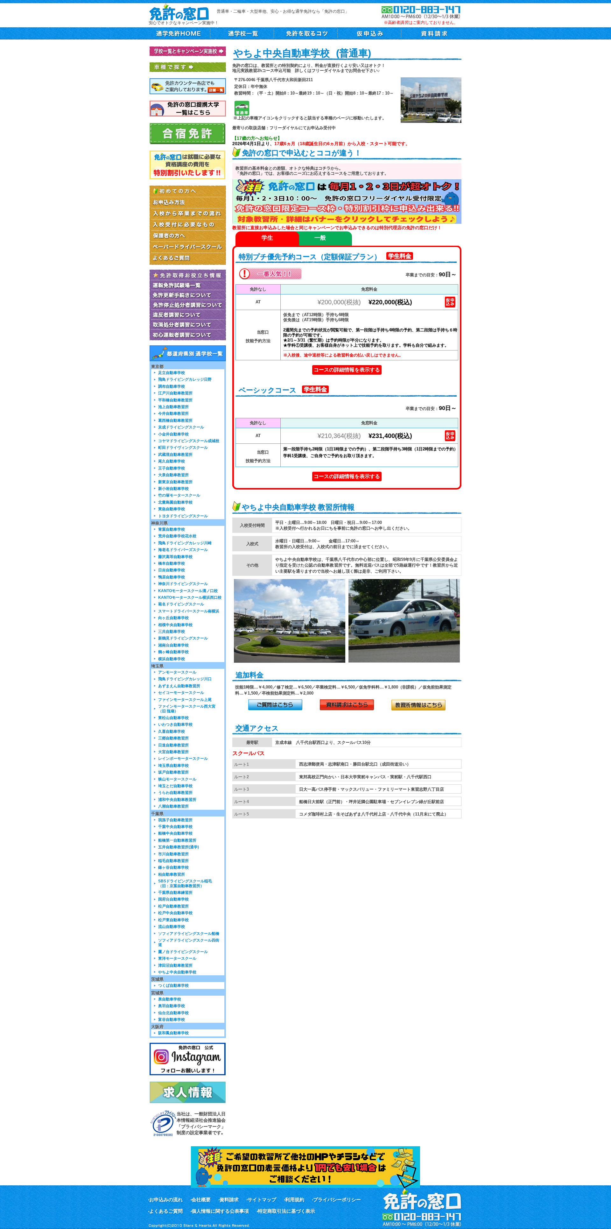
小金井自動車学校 (173, 434)
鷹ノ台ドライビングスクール (183, 952)
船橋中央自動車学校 (175, 833)
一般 (320, 238)
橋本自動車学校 (171, 563)
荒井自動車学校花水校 (177, 536)
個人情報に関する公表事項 (220, 1211)
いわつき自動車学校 (175, 724)
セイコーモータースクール (181, 692)
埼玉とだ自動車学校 (175, 786)
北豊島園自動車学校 (175, 502)
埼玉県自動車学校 (173, 765)
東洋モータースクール (177, 958)
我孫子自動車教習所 (175, 820)
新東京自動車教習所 (175, 482)
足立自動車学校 (171, 373)
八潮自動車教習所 (173, 806)
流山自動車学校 (171, 926)
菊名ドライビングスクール (181, 604)
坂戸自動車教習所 (173, 772)
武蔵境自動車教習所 (175, 454)
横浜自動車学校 (171, 659)
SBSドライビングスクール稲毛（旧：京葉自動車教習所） (185, 883)
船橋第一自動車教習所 (177, 840)
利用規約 (294, 1199)
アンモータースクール (177, 672)
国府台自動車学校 (173, 899)
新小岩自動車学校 (173, 488)
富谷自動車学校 (171, 1019)
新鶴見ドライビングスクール (183, 638)
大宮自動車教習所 (173, 752)
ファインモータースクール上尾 (185, 699)
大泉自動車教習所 (173, 475)
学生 (267, 238)
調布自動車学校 (171, 386)
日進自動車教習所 (173, 745)
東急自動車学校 (171, 509)
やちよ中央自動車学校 (177, 972)
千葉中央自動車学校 (175, 826)
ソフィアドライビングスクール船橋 (188, 933)
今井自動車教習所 (173, 413)
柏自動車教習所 (171, 874)
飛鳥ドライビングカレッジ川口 (185, 679)
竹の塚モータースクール (179, 495)
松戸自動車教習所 (173, 906)
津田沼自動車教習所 (175, 965)
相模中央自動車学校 (175, 625)
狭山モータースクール (177, 779)
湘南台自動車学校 (173, 645)
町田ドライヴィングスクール (183, 447)
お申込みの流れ (166, 1199)
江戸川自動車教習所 (175, 393)
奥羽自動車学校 (171, 1006)
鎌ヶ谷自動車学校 (173, 867)
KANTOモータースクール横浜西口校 (189, 597)
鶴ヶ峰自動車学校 (173, 652)
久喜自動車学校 (171, 731)
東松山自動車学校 (173, 718)
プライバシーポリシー (337, 1199)
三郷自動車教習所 (173, 738)
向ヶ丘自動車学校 (173, 618)
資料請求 (229, 1199)
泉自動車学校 (169, 999)
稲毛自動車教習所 (173, 860)
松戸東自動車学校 (173, 920)
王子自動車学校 (171, 468)
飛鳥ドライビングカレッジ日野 (185, 379)
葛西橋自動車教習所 (175, 420)
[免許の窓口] (179, 11)
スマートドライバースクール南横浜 (188, 611)
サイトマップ (262, 1199)
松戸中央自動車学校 (175, 913)
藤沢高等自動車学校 (175, 556)
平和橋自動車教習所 (175, 400)
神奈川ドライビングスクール (183, 584)
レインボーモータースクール (183, 758)
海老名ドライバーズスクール (183, 549)
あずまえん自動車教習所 (179, 686)
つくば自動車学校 (173, 985)
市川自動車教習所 (173, 854)
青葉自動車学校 (171, 529)
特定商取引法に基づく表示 (286, 1211)
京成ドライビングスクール (181, 427)
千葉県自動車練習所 (175, 892)
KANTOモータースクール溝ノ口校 (188, 591)
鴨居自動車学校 (171, 577)
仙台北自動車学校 (173, 1013)
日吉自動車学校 (171, 570)
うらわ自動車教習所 (175, 792)
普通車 (241, 108)
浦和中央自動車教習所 (177, 799)
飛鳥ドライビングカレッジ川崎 (185, 543)
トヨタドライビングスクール (183, 516)
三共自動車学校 (171, 631)
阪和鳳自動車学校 (173, 1033)
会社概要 (201, 1199)
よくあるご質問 (166, 1211)
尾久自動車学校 (171, 461)
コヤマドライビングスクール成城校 (188, 441)
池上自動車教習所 (173, 407)
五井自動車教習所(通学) (178, 847)
